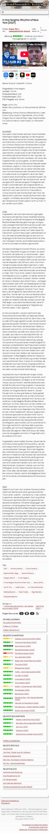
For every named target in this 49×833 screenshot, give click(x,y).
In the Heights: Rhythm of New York (17, 582)
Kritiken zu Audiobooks (11, 740)
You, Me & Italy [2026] (23, 657)
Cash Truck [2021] (40, 607)
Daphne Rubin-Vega (11, 573)
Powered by (6, 71)
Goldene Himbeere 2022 (12, 756)
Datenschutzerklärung (10, 800)
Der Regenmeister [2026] (24, 653)
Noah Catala (23, 592)
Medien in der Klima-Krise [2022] (28, 719)
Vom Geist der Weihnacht (12, 783)
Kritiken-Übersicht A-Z (11, 630)
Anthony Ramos (16, 568)
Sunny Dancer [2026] (23, 646)
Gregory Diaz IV (9, 578)
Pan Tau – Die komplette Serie (14, 763)
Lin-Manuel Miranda (35, 587)
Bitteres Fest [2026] (22, 668)
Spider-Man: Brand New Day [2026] (28, 661)
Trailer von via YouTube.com (15, 67)
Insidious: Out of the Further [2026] (28, 639)
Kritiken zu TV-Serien (10, 626)
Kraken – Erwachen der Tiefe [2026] (28, 686)
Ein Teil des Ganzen (10, 779)
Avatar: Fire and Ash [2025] (25, 710)
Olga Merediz (36, 592)
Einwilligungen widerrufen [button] (38, 827)
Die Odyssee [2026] (22, 690)
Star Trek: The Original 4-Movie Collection (18, 760)
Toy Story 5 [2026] (22, 675)
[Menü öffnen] (2, 12)
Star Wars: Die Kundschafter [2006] (29, 723)
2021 (5, 568)
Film (16, 29)
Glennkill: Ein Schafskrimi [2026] (27, 703)
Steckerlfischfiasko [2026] (25, 650)
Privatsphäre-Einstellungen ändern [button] (35, 825)
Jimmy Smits (38, 582)
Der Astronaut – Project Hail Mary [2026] (30, 707)
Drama (11, 29)
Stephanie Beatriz (10, 596)
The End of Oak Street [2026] (26, 642)
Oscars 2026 (8, 749)
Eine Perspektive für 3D (11, 776)
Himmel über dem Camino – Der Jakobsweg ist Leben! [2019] (18, 607)
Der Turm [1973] (22, 727)
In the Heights (23, 578)
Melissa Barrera (9, 592)
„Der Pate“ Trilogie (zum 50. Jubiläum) (17, 752)
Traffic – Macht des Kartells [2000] (28, 672)
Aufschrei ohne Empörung (12, 772)
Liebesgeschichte (16, 31)
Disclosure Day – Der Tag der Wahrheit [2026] (29, 698)
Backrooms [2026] (22, 694)
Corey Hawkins (31, 568)
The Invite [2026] (21, 664)
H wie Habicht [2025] (22, 679)
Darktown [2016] (22, 730)
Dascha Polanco (28, 573)
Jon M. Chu (8, 587)
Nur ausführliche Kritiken (12, 622)
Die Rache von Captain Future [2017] (29, 734)
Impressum (5, 803)
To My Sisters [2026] (22, 683)
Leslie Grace (19, 587)
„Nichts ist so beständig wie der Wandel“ (17, 787)
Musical (27, 31)
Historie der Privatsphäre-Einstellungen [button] (33, 829)
